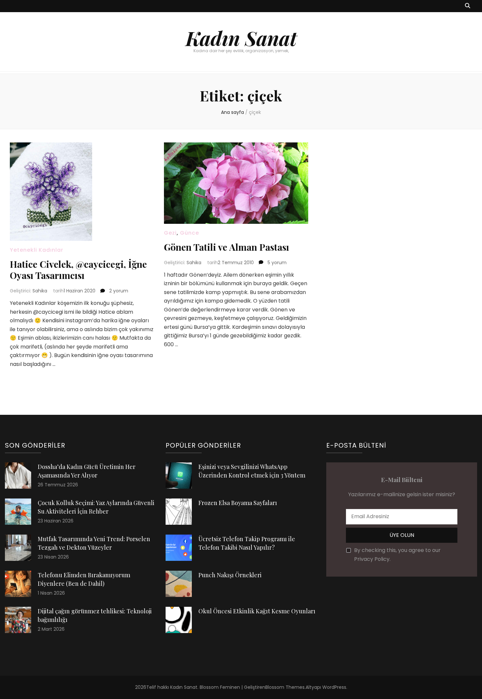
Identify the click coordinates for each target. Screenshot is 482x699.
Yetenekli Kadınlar (36, 250)
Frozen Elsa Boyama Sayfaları (237, 503)
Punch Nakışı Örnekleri (230, 575)
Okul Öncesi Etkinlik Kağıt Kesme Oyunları (256, 611)
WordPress (334, 687)
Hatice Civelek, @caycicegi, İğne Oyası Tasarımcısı (78, 269)
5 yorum (276, 262)
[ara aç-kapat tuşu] (467, 6)
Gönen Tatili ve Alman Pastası (226, 247)
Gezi (170, 233)
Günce (189, 233)
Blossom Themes (285, 687)
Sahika (39, 290)
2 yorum (118, 290)
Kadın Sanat (241, 38)
